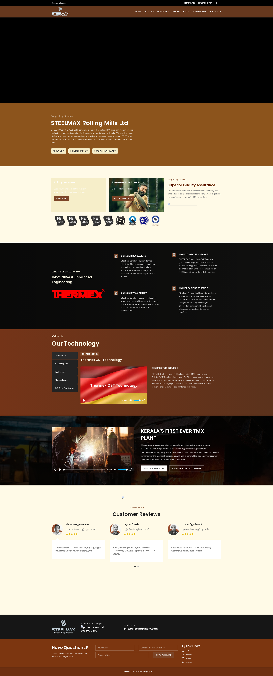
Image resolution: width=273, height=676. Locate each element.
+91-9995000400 (93, 628)
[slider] (137, 400)
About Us (57, 151)
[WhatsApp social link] (219, 3)
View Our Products (154, 468)
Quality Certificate (104, 151)
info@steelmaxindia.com (141, 628)
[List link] (201, 651)
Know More (61, 198)
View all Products (123, 198)
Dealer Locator (78, 151)
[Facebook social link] (216, 3)
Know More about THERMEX (186, 468)
